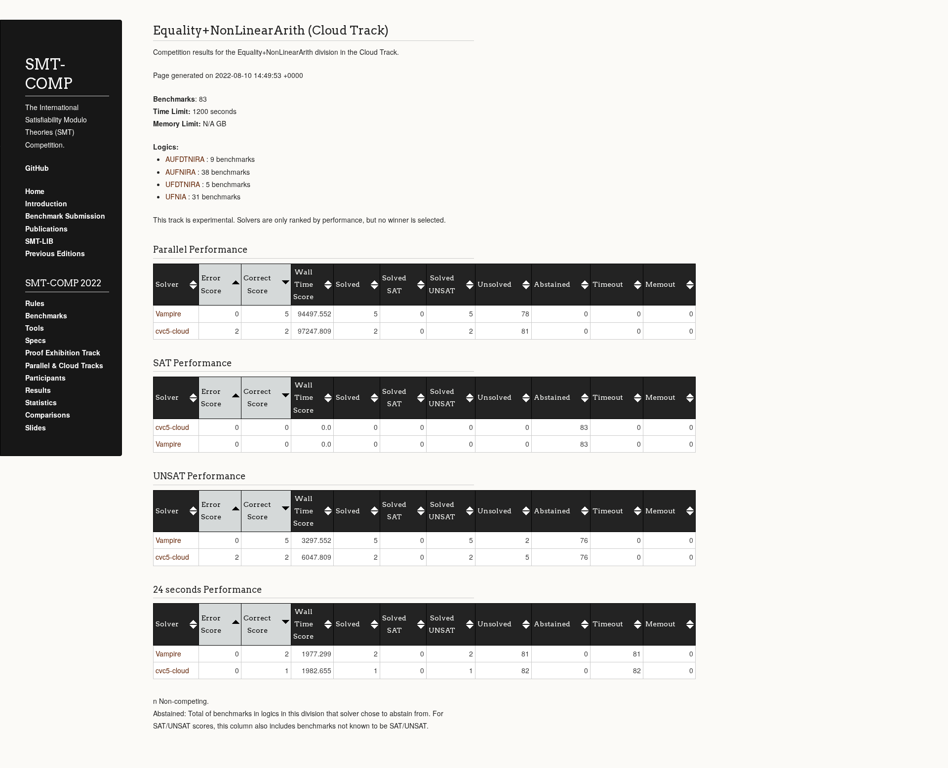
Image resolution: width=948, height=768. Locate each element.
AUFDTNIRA (184, 159)
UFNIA (175, 196)
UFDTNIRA (182, 184)
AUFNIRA (180, 172)
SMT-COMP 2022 (63, 283)
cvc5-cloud (172, 331)
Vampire (168, 313)
